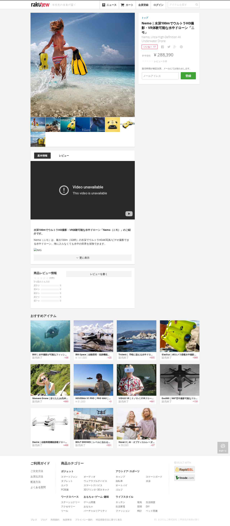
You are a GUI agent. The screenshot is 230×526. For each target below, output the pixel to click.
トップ (145, 17)
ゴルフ (119, 489)
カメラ (64, 485)
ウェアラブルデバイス (95, 481)
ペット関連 (152, 510)
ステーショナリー (70, 502)
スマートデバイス (93, 485)
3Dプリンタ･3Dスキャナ (96, 489)
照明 (139, 506)
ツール (64, 510)
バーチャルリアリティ (95, 510)
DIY (148, 506)
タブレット (67, 481)
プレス (34, 519)
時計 (139, 510)
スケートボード (154, 476)
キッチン (120, 502)
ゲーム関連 (89, 502)
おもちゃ (88, 506)
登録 (188, 76)
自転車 (119, 481)
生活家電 (120, 506)
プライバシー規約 (83, 519)
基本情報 (42, 155)
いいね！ (150, 46)
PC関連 (65, 489)
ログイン (158, 4)
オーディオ (89, 476)
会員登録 (143, 4)
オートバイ (121, 485)
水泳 (148, 481)
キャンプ (120, 476)
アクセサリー (68, 506)
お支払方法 (37, 476)
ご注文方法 (37, 471)
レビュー (64, 155)
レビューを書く (99, 274)
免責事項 (67, 519)
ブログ (44, 519)
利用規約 (55, 519)
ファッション (123, 510)
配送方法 (36, 481)
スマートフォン (69, 476)
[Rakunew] (41, 4)
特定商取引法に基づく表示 (109, 519)
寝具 (139, 502)
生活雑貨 (150, 502)
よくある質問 (38, 487)
